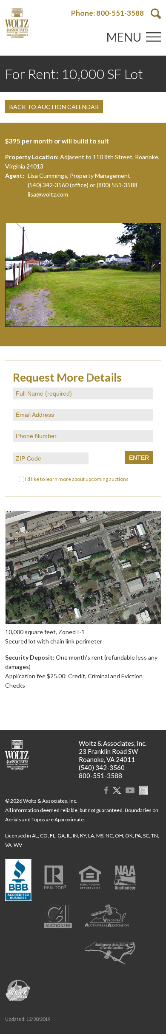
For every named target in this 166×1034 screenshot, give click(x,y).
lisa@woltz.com (48, 194)
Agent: (14, 175)
